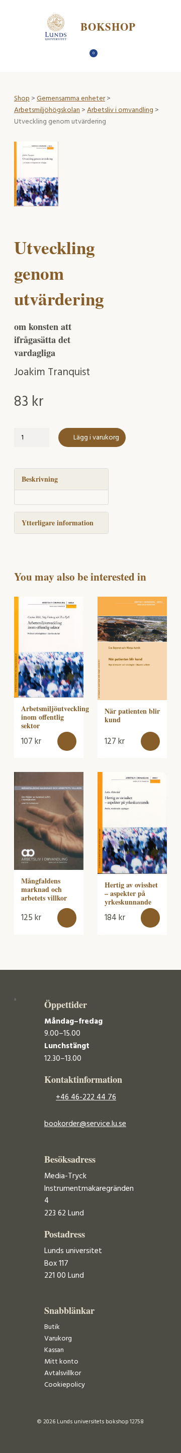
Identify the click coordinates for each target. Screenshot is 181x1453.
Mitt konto (61, 1362)
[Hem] (73, 56)
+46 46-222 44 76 (86, 1097)
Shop (22, 98)
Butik (52, 1327)
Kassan (54, 1350)
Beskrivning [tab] (40, 479)
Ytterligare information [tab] (58, 522)
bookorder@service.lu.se (85, 1124)
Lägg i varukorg (96, 437)
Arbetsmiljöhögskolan (47, 110)
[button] (67, 741)
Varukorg (58, 1339)
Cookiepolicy (64, 1385)
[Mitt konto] (108, 56)
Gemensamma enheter (71, 98)
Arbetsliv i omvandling (120, 110)
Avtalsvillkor (62, 1373)
